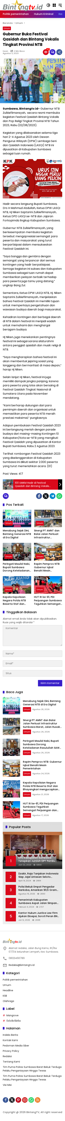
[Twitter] (46, 496)
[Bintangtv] (23, 5)
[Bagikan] (59, 52)
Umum (7, 28)
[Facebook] (39, 496)
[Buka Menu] (54, 5)
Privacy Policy (11, 1051)
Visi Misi (7, 1085)
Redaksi (7, 1056)
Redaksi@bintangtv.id (21, 965)
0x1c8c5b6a (13, 1020)
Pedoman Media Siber (16, 1045)
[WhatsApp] (59, 496)
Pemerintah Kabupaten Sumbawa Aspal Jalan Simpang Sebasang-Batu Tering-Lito (38, 901)
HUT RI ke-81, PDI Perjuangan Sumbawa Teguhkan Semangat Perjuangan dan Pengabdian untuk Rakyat (48, 600)
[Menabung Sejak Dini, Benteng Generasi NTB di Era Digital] (17, 518)
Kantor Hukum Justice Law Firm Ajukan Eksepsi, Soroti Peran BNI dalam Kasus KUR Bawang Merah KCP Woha (38, 914)
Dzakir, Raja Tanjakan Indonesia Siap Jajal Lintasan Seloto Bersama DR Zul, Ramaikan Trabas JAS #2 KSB (38, 875)
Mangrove (12, 1015)
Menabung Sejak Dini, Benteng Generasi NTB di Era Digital (17, 534)
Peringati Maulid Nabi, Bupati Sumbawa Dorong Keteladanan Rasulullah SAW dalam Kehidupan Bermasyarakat (16, 567)
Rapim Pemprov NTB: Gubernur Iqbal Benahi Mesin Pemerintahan (47, 567)
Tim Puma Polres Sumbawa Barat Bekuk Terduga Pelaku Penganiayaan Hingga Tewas (32, 1068)
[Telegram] (52, 496)
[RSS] (37, 1100)
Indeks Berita (10, 1035)
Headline (8, 990)
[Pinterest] (18, 1100)
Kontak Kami (10, 1040)
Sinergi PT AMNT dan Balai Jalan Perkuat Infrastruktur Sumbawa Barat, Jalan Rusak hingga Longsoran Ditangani (47, 534)
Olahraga (8, 1001)
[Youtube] (25, 1100)
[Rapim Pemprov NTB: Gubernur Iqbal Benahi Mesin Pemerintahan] (48, 552)
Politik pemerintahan (15, 979)
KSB (5, 995)
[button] (48, 5)
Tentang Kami (11, 1061)
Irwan (5, 51)
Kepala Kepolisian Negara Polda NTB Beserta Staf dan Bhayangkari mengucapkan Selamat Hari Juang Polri (15, 600)
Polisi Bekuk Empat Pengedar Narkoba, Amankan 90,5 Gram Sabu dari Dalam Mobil (37, 888)
